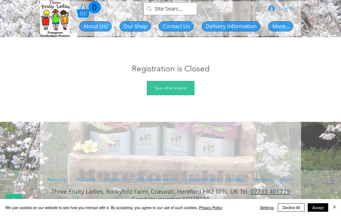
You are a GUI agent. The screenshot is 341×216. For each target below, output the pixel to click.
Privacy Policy (210, 207)
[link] (88, 9)
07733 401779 (270, 191)
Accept (318, 207)
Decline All (291, 207)
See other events (170, 87)
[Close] (334, 207)
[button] (135, 26)
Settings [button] (267, 207)
